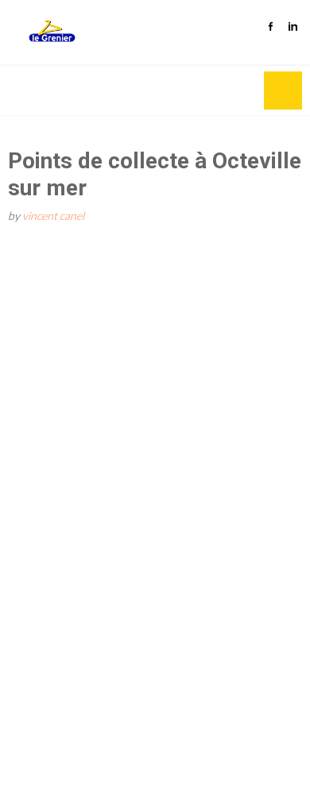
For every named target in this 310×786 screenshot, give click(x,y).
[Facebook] (270, 21)
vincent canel (53, 215)
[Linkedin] (292, 21)
